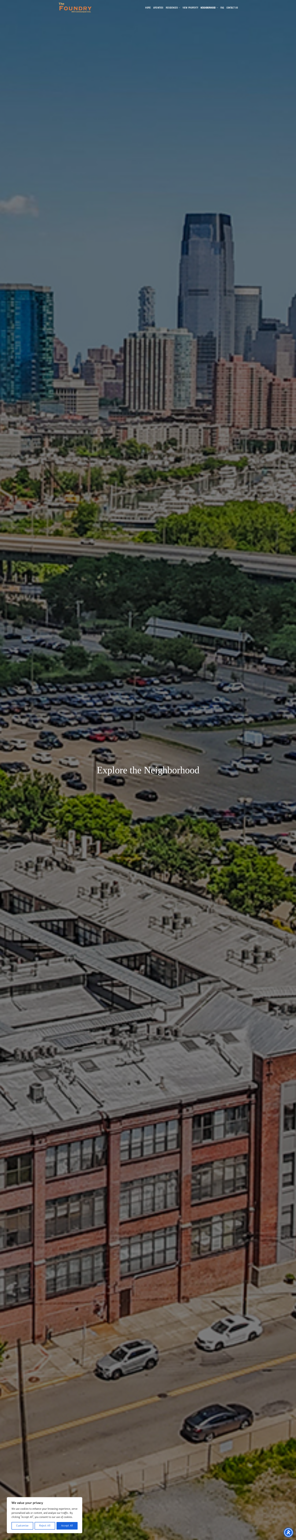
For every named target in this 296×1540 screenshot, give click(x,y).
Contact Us (232, 7)
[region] (44, 1515)
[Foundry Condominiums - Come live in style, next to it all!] (75, 7)
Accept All (67, 1525)
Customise (22, 1525)
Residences (172, 7)
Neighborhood (208, 7)
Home (148, 7)
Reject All (44, 1525)
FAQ (222, 7)
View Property (190, 7)
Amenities (158, 7)
